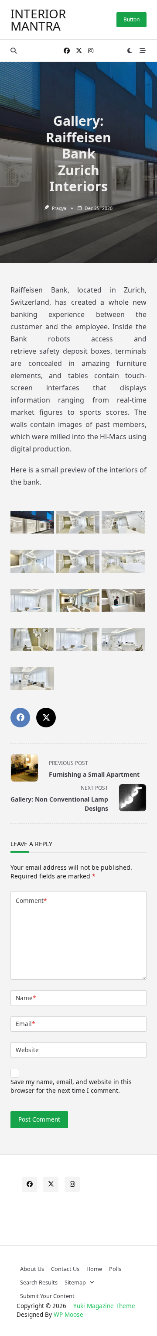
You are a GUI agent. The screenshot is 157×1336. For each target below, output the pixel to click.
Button (131, 19)
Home (94, 1269)
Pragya (59, 208)
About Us (32, 1269)
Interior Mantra (38, 19)
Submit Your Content (47, 1296)
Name (26, 998)
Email (25, 1023)
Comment (31, 900)
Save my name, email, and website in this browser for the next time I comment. (71, 1086)
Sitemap (75, 1282)
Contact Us (65, 1269)
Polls (115, 1269)
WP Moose (68, 1314)
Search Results (39, 1282)
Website (27, 1050)
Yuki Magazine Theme (104, 1306)
